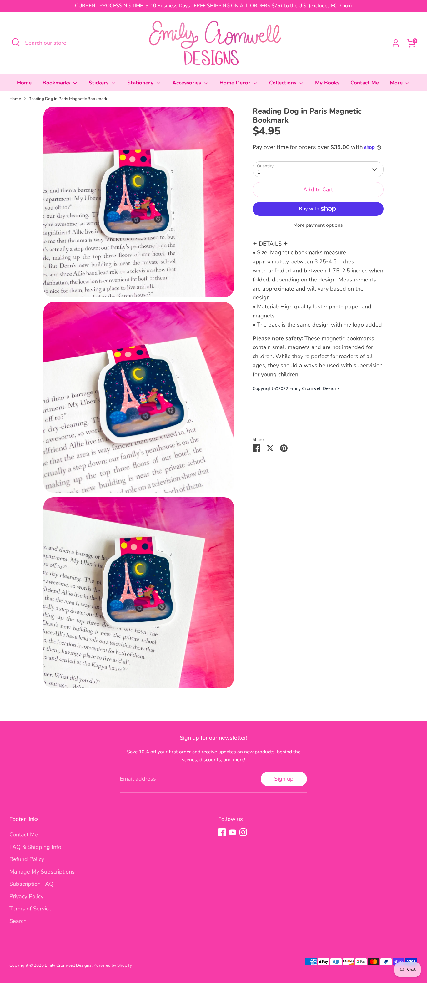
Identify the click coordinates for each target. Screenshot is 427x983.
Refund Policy (26, 859)
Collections (283, 82)
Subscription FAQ (31, 884)
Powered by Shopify (112, 965)
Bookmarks (57, 82)
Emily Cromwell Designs (68, 965)
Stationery (141, 82)
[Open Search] (15, 42)
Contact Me (364, 82)
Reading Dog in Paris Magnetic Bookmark (67, 99)
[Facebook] (222, 832)
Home (24, 82)
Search (18, 921)
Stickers (99, 82)
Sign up (284, 779)
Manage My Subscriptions (42, 871)
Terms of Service (30, 908)
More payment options (318, 225)
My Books (327, 82)
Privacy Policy (26, 896)
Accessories (187, 82)
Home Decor (235, 82)
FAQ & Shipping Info (35, 847)
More (397, 82)
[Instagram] (243, 832)
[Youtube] (232, 832)
